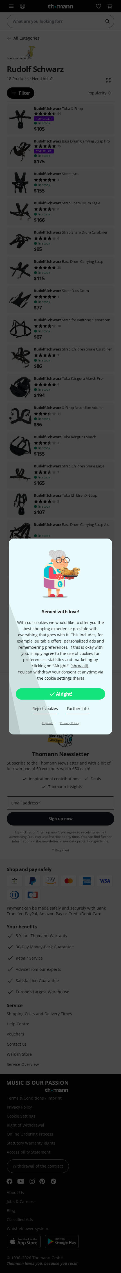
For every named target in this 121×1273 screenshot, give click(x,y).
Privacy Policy (69, 723)
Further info (78, 708)
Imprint (47, 723)
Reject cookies (45, 708)
